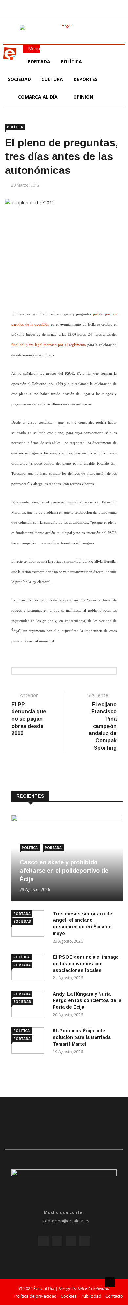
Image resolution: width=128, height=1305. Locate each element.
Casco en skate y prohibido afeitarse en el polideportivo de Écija (64, 871)
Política (72, 61)
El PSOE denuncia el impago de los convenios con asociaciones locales (86, 963)
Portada (39, 61)
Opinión (84, 97)
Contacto (114, 1296)
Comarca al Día (38, 97)
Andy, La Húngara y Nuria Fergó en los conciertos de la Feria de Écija (87, 1000)
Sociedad (19, 79)
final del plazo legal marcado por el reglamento (48, 345)
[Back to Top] (110, 1282)
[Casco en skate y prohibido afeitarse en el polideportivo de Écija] (67, 819)
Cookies (69, 1296)
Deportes (85, 79)
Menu (33, 48)
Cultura (52, 79)
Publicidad (91, 1296)
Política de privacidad (35, 1296)
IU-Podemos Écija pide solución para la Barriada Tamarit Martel (82, 1037)
